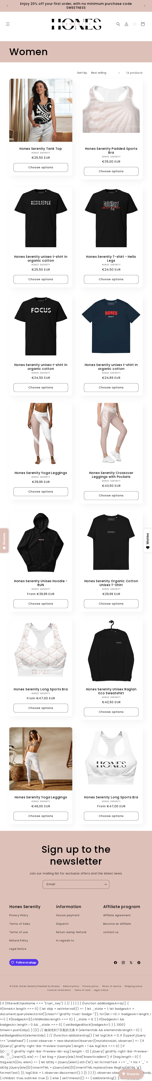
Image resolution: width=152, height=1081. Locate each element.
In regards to (65, 940)
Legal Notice (17, 949)
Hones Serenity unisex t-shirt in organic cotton (40, 259)
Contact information (59, 990)
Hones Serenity (28, 986)
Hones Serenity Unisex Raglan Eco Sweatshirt (111, 691)
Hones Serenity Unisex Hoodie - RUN (40, 583)
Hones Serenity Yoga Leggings (41, 473)
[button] (8, 24)
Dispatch (62, 924)
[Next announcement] (145, 6)
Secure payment (68, 915)
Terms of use (18, 932)
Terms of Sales (19, 924)
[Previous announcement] (7, 6)
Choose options (40, 167)
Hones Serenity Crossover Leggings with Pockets (111, 475)
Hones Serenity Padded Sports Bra (111, 151)
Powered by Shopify (48, 986)
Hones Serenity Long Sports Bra (41, 689)
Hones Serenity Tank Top (40, 149)
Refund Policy (18, 940)
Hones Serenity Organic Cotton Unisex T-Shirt (111, 583)
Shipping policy (134, 986)
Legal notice (101, 990)
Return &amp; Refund (71, 932)
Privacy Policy (18, 915)
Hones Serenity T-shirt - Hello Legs (111, 259)
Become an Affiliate (117, 924)
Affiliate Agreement (117, 915)
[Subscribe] (105, 884)
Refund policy (71, 986)
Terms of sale (82, 990)
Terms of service (111, 986)
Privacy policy (90, 986)
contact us (111, 932)
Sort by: (82, 73)
